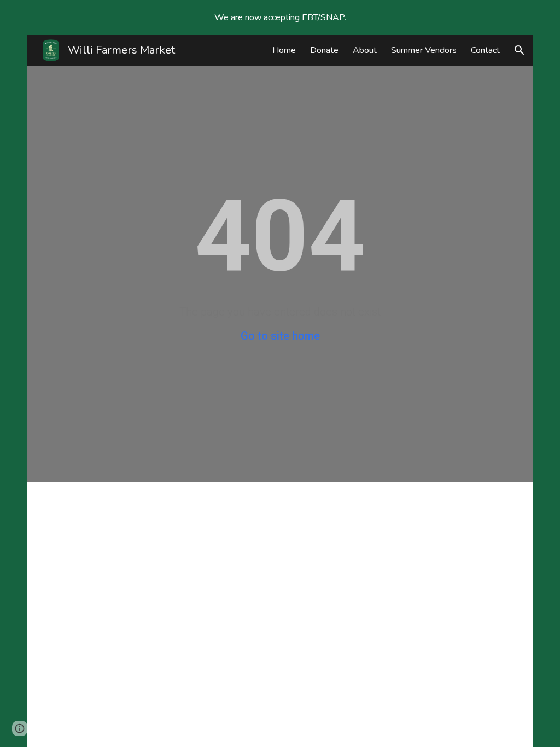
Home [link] (284, 50)
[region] (280, 17)
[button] (519, 50)
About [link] (365, 50)
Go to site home (280, 335)
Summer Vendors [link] (424, 50)
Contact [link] (485, 50)
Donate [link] (324, 50)
